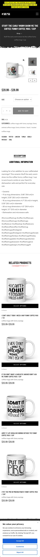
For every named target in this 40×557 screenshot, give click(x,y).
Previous (30, 80)
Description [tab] (20, 155)
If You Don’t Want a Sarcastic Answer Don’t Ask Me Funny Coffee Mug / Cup (19, 375)
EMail (10, 140)
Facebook (4, 137)
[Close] (37, 522)
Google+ (29, 137)
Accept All (20, 541)
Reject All (20, 552)
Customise (20, 547)
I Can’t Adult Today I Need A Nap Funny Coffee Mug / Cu (20, 316)
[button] (23, 60)
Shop (18, 33)
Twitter (11, 137)
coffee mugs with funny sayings (21, 123)
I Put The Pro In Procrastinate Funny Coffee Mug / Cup (20, 493)
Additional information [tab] (21, 161)
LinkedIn (17, 137)
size (3, 99)
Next (35, 80)
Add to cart (23, 111)
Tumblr (24, 137)
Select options (20, 306)
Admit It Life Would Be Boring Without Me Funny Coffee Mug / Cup (19, 434)
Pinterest (4, 140)
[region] (20, 539)
